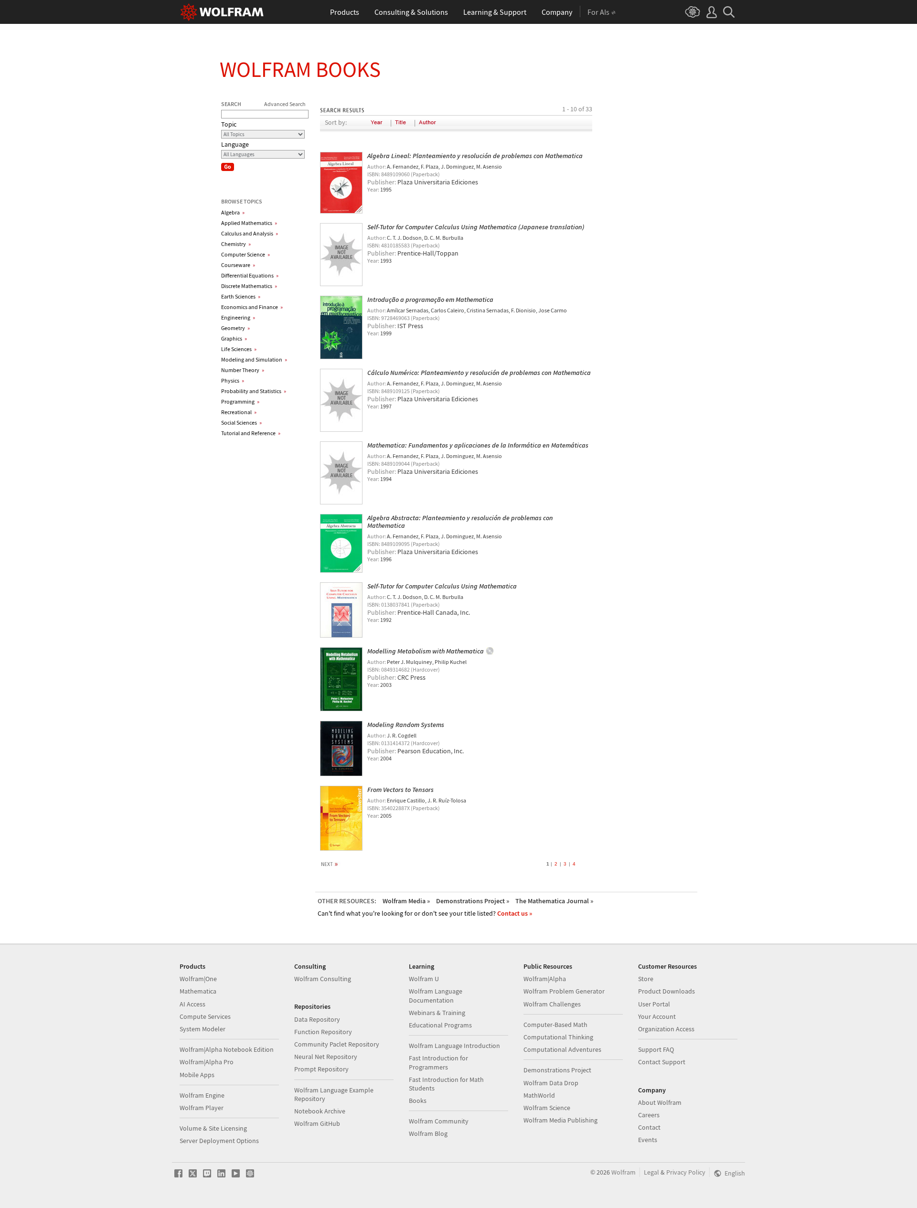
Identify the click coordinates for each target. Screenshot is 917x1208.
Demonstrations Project (557, 1070)
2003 (386, 684)
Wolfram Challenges (552, 1004)
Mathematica (198, 991)
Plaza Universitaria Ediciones (437, 182)
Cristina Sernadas (488, 310)
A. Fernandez (402, 166)
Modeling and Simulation (254, 359)
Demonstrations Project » (472, 901)
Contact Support (661, 1062)
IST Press (410, 325)
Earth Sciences (240, 296)
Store (645, 978)
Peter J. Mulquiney (409, 661)
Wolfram (623, 1172)
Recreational (238, 412)
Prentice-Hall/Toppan (427, 253)
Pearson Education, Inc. (430, 751)
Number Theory (242, 370)
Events (647, 1139)
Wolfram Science (546, 1107)
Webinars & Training (437, 1012)
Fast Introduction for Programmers (438, 1062)
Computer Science (245, 254)
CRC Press (411, 677)
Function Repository (323, 1031)
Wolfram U (424, 978)
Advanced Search (285, 103)
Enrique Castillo (406, 800)
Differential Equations (249, 275)
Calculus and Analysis (249, 233)
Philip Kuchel (451, 661)
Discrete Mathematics (249, 285)
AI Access (192, 1004)
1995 (386, 189)
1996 (386, 559)
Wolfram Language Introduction (454, 1045)
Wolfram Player (202, 1107)
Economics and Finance (252, 306)
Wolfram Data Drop (550, 1083)
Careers (649, 1115)
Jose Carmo (552, 310)
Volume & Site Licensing (213, 1128)
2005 (386, 815)
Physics (232, 380)
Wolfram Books (300, 69)
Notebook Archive (319, 1111)
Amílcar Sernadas (407, 310)
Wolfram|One (198, 978)
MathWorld (539, 1095)
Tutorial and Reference (250, 433)
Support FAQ (656, 1049)
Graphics (234, 338)
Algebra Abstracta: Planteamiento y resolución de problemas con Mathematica (460, 521)
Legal (651, 1172)
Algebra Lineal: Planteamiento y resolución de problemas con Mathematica (475, 155)
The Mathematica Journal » (554, 901)
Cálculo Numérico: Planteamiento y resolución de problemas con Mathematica (479, 372)
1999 (386, 333)
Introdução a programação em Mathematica (430, 299)
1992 (386, 619)
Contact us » (514, 913)
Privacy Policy (685, 1172)
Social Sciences (241, 422)
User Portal (654, 1004)
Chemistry (236, 243)
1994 (386, 478)
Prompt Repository (321, 1069)
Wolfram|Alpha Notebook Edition (227, 1049)
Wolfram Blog (428, 1133)
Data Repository (317, 1019)
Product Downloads (666, 991)
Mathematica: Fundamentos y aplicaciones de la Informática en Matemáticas (477, 445)
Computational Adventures (562, 1049)
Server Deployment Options (219, 1140)
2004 (386, 758)
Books (418, 1100)
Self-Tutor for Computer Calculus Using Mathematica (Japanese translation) (475, 227)
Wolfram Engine (202, 1095)
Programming (240, 401)
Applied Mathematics (249, 222)
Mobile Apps (197, 1074)
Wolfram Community (439, 1121)
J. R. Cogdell (401, 735)
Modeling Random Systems (405, 724)
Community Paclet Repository (336, 1044)
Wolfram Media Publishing (560, 1120)
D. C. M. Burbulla (443, 237)
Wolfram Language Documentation (435, 995)
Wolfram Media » (406, 901)
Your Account (657, 1016)
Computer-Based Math (555, 1024)
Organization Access (666, 1029)
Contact (649, 1127)
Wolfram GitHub (317, 1123)
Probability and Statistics (253, 391)
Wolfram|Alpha (544, 978)
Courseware (238, 264)
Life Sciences (238, 349)
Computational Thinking (558, 1037)
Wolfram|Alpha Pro (207, 1062)
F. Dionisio (523, 310)
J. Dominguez (457, 166)
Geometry (235, 327)
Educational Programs (440, 1025)
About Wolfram (660, 1102)
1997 (386, 406)
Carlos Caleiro (447, 310)
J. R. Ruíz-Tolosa (446, 800)
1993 (386, 260)
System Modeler (202, 1029)
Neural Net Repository (325, 1056)
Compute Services (205, 1016)
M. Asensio (489, 166)
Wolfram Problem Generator (564, 991)
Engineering (238, 317)
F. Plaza (429, 166)
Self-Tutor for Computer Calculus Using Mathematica (442, 586)
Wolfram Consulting (322, 978)
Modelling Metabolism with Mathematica (425, 651)
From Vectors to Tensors (400, 789)
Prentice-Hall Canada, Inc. (433, 612)
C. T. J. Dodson (404, 237)
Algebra (233, 212)
